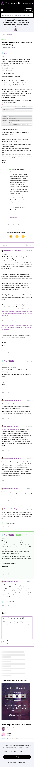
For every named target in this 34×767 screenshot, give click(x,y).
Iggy (5, 53)
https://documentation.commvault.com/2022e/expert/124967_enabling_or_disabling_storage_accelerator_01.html (17, 313)
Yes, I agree (17, 757)
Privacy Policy (7, 751)
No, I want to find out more (17, 762)
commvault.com (27, 3)
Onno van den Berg (10, 426)
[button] (2, 10)
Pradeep (9, 733)
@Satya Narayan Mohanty (9, 429)
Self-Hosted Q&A (8, 34)
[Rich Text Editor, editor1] (17, 629)
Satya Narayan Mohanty (12, 250)
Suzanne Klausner (12, 728)
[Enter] (3, 15)
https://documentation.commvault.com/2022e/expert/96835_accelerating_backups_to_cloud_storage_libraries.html (17, 327)
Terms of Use (17, 751)
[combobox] (17, 15)
